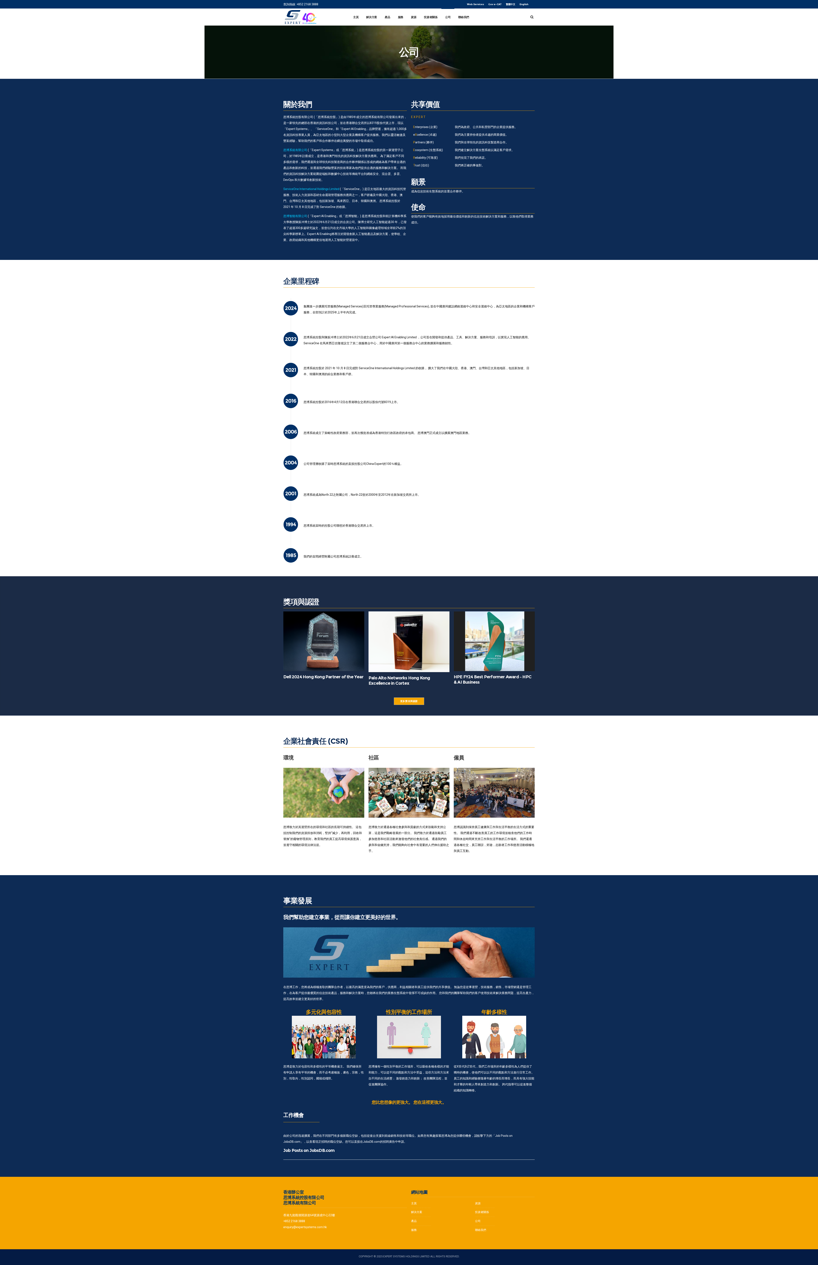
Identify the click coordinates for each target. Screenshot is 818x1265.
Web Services (475, 4)
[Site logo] (300, 17)
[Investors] (441, 1229)
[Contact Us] (505, 1229)
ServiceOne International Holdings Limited (311, 189)
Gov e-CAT (495, 4)
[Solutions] (441, 1212)
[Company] (505, 1204)
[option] (323, 792)
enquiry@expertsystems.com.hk (305, 1227)
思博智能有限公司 (295, 216)
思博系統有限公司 (295, 150)
